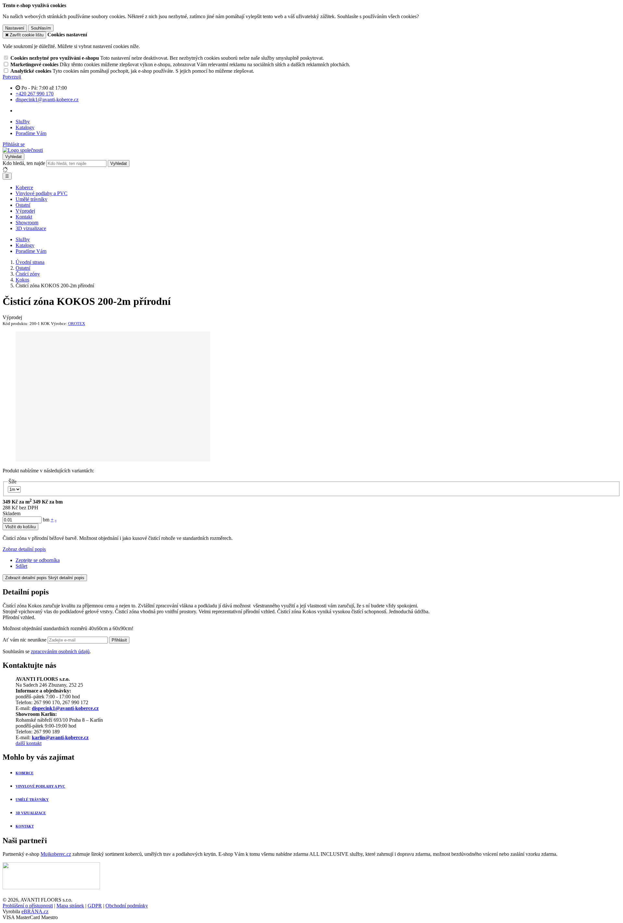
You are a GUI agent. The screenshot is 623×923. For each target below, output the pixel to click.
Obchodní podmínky (126, 905)
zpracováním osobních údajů (60, 651)
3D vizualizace (31, 228)
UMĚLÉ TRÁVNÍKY (32, 800)
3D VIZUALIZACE (31, 813)
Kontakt (24, 216)
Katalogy (25, 127)
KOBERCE (24, 773)
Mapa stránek (70, 905)
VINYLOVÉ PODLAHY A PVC (40, 786)
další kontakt (29, 743)
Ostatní (23, 205)
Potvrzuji (12, 77)
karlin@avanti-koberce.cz (60, 737)
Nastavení (14, 28)
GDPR (95, 905)
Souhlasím (41, 28)
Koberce (24, 187)
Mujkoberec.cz (56, 854)
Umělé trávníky (31, 199)
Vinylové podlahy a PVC (41, 193)
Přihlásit (119, 640)
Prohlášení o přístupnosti (28, 905)
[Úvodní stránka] (23, 150)
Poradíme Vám (31, 133)
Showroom (27, 222)
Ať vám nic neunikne (25, 639)
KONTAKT (25, 826)
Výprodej (25, 211)
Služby (23, 121)
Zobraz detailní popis (24, 549)
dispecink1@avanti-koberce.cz (65, 708)
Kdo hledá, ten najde (24, 163)
